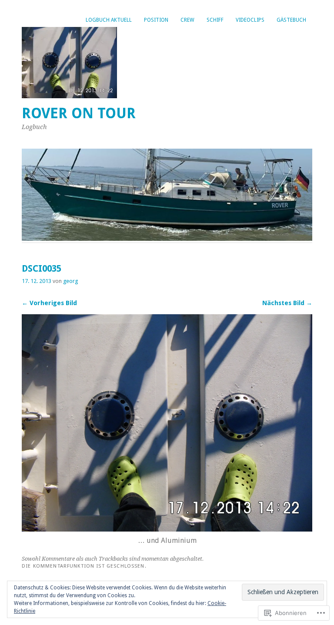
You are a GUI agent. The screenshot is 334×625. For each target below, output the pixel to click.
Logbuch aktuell (109, 20)
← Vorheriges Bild (49, 302)
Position (156, 20)
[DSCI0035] (167, 529)
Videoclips (250, 20)
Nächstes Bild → (287, 302)
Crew (187, 20)
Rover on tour (79, 113)
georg (70, 281)
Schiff (215, 20)
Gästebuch (291, 20)
